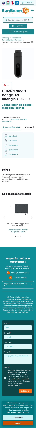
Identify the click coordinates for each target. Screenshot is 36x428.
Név (6, 323)
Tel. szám (8, 342)
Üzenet (7, 352)
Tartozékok (16, 38)
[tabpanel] (18, 145)
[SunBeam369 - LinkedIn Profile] (17, 3)
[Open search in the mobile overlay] (18, 20)
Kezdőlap (5, 38)
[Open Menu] (32, 10)
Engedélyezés (18, 417)
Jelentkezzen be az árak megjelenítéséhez (17, 106)
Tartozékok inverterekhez (12, 40)
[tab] (11, 127)
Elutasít (18, 423)
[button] (32, 217)
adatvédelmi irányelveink (20, 379)
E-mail (7, 333)
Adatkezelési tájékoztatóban (18, 412)
